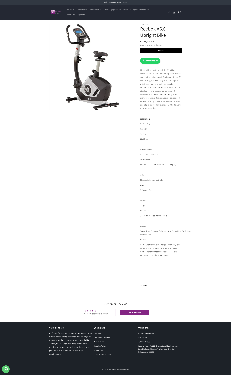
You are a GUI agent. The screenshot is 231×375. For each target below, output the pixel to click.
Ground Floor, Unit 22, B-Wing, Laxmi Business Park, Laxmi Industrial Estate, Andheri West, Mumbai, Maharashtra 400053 (158, 349)
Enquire (161, 50)
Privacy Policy (99, 342)
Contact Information (102, 337)
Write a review (134, 312)
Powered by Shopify (122, 369)
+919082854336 (144, 342)
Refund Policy (99, 350)
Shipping (143, 45)
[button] (95, 9)
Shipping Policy (100, 346)
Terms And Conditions (102, 354)
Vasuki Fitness (111, 369)
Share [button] (145, 285)
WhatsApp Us (152, 60)
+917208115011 (144, 337)
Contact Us (98, 333)
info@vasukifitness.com (147, 333)
